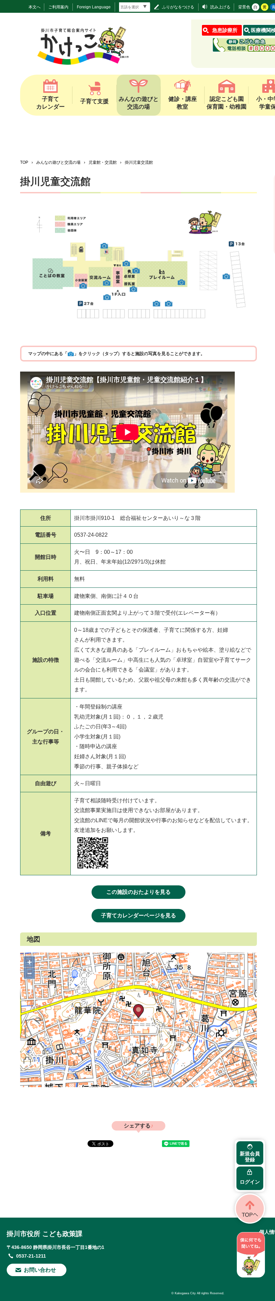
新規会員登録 (250, 1156)
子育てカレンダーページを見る (138, 915)
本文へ (35, 7)
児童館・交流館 (103, 162)
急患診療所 (224, 30)
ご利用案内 (58, 7)
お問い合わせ (40, 1270)
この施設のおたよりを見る (138, 892)
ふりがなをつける (178, 7)
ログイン (250, 1182)
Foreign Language (94, 7)
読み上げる (220, 7)
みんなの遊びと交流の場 (58, 162)
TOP (24, 162)
